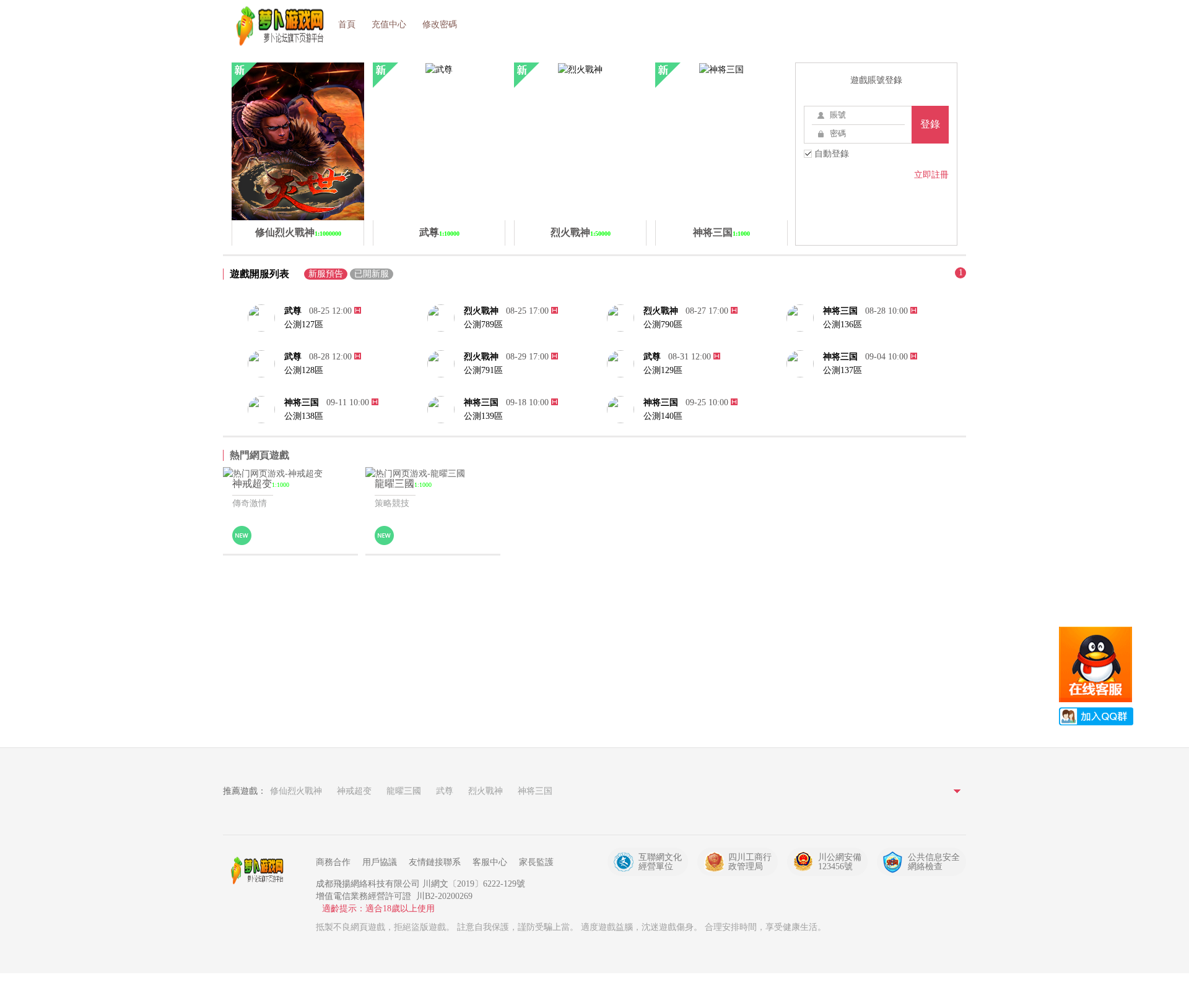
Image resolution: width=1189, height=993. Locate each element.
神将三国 (840, 311)
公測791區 (483, 370)
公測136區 (842, 324)
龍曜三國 (403, 791)
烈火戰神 (481, 311)
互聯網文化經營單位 (660, 862)
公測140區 (662, 416)
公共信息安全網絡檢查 (934, 862)
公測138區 (303, 416)
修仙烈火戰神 (296, 791)
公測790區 (662, 324)
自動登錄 (830, 153)
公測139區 (483, 416)
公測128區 (303, 370)
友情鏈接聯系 (435, 862)
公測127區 (303, 324)
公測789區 (483, 324)
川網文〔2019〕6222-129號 (473, 883)
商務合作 (333, 862)
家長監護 (536, 862)
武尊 (293, 311)
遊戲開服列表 (259, 274)
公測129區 (662, 370)
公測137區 (842, 370)
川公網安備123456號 (839, 862)
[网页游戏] (260, 870)
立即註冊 (931, 174)
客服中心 (490, 862)
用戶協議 (379, 862)
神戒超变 (354, 791)
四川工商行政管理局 (750, 862)
